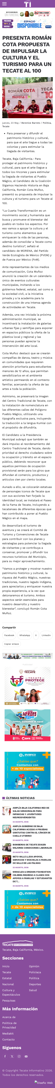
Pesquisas (8, 1000)
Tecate (5, 126)
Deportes (35, 984)
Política (47, 123)
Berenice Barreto (30, 123)
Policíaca (35, 972)
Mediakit (8, 1033)
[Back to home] (27, 4)
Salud (33, 990)
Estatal (7, 978)
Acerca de (8, 1017)
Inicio (5, 966)
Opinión (34, 966)
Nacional (8, 984)
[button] (4, 4)
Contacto (8, 1039)
